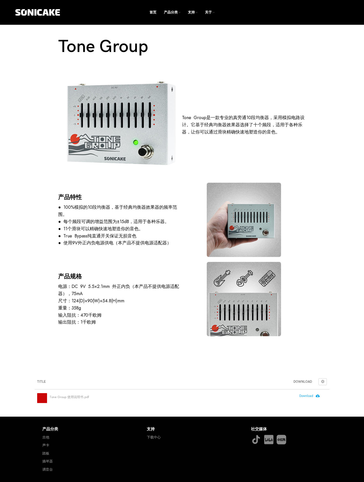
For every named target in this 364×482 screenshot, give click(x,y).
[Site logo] (37, 11)
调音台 (47, 469)
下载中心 (154, 437)
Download (306, 395)
